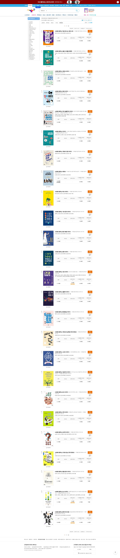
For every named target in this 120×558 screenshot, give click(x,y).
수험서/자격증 (31, 33)
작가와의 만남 (70, 14)
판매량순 (47, 22)
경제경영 (30, 23)
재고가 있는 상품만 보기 (87, 20)
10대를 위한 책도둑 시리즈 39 (78, 211)
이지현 (56, 94)
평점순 (52, 22)
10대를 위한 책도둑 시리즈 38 (78, 231)
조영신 (65, 53)
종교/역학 (31, 50)
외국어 (30, 40)
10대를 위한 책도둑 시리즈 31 (65, 373)
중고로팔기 (90, 34)
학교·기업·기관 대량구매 (91, 539)
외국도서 (41, 5)
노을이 (56, 434)
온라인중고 (52, 5)
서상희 (73, 275)
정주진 (56, 313)
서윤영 (56, 153)
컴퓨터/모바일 (31, 54)
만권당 (37, 5)
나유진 (74, 53)
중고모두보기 (90, 31)
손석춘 (56, 74)
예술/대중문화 (31, 39)
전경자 (79, 275)
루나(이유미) (57, 193)
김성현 (56, 114)
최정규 (68, 53)
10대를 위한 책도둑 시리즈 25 (64, 493)
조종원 (76, 114)
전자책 (34, 5)
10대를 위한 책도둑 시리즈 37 (75, 251)
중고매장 (57, 5)
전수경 (82, 275)
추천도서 (64, 14)
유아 (30, 43)
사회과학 (30, 30)
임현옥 (70, 494)
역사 (30, 38)
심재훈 (62, 494)
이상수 (56, 293)
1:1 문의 (79, 549)
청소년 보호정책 (49, 539)
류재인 (68, 275)
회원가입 (81, 5)
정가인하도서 (58, 14)
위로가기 (115, 552)
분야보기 (28, 14)
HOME (26, 5)
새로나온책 (48, 14)
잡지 (30, 46)
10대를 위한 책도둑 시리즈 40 (75, 191)
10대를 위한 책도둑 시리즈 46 (80, 31)
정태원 (68, 114)
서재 (87, 14)
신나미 (59, 415)
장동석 (56, 33)
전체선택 (71, 28)
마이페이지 (85, 5)
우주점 (61, 5)
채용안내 (30, 539)
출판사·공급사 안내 (76, 539)
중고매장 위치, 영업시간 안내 (85, 553)
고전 (30, 24)
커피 (71, 5)
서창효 (56, 53)
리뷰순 (56, 22)
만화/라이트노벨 (32, 29)
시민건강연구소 (59, 276)
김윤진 (59, 355)
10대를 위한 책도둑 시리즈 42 (79, 151)
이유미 (56, 473)
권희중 (56, 213)
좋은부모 (30, 51)
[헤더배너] (90, 10)
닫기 (118, 2)
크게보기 (48, 287)
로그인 (78, 5)
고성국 (56, 515)
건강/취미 (31, 21)
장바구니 (93, 5)
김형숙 (65, 275)
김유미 (62, 275)
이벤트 (53, 14)
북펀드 (76, 14)
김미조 (56, 375)
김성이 (59, 275)
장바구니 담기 (76, 28)
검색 (76, 10)
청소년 (30, 53)
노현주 (79, 114)
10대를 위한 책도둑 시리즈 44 (61, 92)
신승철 (59, 213)
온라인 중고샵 (44, 18)
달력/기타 (31, 26)
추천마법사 (39, 14)
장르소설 (30, 48)
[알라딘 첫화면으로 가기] (31, 10)
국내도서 (30, 5)
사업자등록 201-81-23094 (37, 546)
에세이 (30, 35)
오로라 (76, 275)
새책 (58, 38)
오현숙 (65, 494)
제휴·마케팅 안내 (61, 539)
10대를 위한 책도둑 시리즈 (53, 18)
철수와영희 (63, 33)
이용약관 (35, 539)
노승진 (70, 114)
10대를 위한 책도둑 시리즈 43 (66, 113)
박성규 (56, 395)
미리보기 (48, 46)
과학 (30, 25)
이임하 (56, 455)
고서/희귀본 (31, 59)
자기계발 (30, 45)
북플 (85, 14)
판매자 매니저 (68, 539)
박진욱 (70, 275)
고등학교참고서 (32, 58)
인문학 (30, 44)
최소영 (62, 473)
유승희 (62, 53)
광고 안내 (83, 539)
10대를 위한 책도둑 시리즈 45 (79, 51)
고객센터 (89, 5)
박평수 (59, 494)
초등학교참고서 (32, 55)
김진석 (73, 114)
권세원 (56, 275)
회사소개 (26, 539)
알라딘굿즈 (46, 5)
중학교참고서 (31, 56)
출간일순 (61, 22)
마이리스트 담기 (89, 28)
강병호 (62, 434)
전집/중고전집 (31, 49)
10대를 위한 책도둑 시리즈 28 (77, 432)
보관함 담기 (83, 28)
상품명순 (43, 22)
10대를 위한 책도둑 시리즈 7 (61, 133)
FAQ (90, 549)
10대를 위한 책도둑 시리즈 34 (78, 311)
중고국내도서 (31, 18)
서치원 (59, 53)
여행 (30, 36)
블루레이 (67, 5)
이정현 (65, 114)
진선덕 (82, 114)
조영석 (59, 114)
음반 (64, 5)
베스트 (44, 14)
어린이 (30, 34)
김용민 (62, 134)
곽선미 (56, 494)
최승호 (62, 114)
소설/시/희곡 (31, 31)
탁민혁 (56, 355)
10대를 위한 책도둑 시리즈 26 (78, 471)
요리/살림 (31, 41)
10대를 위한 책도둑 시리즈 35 (77, 291)
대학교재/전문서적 (32, 28)
